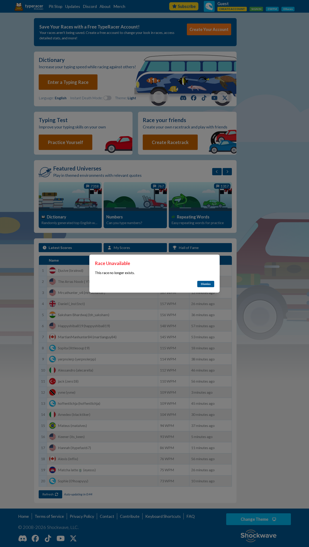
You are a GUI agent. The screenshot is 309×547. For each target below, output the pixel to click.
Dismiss (206, 284)
